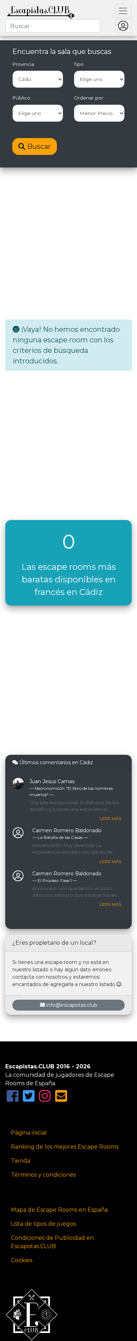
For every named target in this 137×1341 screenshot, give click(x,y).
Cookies (21, 1260)
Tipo (79, 64)
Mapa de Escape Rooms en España (59, 1209)
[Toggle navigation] (123, 11)
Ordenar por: (89, 98)
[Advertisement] (68, 244)
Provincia (23, 64)
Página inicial (29, 1132)
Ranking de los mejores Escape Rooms (64, 1146)
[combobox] (53, 26)
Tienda (20, 1160)
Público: (21, 98)
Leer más (110, 818)
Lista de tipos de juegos (43, 1223)
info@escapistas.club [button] (71, 1005)
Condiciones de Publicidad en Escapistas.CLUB (52, 1242)
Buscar (38, 146)
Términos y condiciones (43, 1174)
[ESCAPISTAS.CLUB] (41, 11)
